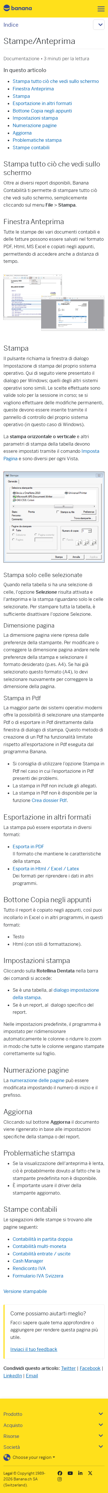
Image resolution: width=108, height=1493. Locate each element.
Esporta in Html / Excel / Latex (46, 869)
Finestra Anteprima (33, 89)
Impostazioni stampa (35, 118)
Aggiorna (22, 133)
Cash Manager (28, 1261)
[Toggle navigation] (99, 8)
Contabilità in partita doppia (43, 1239)
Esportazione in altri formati (42, 103)
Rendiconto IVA (29, 1268)
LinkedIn (12, 1376)
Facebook (90, 1368)
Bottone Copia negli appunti (42, 111)
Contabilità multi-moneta (39, 1246)
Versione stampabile (25, 1291)
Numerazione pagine (35, 126)
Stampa (21, 96)
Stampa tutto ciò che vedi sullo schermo (56, 81)
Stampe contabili (31, 148)
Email (32, 1376)
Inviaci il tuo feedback (33, 1349)
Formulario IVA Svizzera (38, 1276)
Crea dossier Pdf (49, 800)
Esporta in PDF (28, 847)
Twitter (68, 1368)
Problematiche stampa (37, 140)
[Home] (22, 8)
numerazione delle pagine (37, 1080)
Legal (7, 1473)
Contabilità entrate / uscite (42, 1254)
